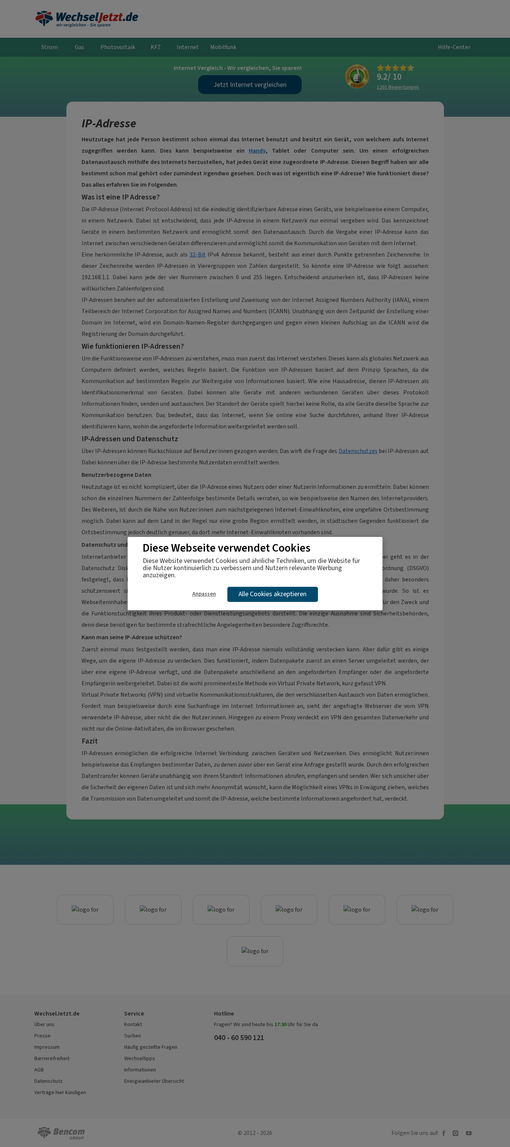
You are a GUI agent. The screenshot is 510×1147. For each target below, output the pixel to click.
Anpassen (204, 594)
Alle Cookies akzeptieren (273, 594)
